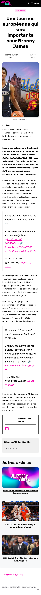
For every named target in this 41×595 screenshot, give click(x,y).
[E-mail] (7, 429)
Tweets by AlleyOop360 (13, 575)
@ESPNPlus (12, 243)
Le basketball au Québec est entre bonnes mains (20, 491)
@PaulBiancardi (13, 239)
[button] (28, 3)
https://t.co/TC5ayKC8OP (18, 247)
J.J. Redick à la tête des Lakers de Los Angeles (20, 559)
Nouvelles (20, 10)
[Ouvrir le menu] (37, 590)
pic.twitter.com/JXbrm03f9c (20, 251)
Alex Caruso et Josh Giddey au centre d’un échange (20, 525)
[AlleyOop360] (6, 3)
